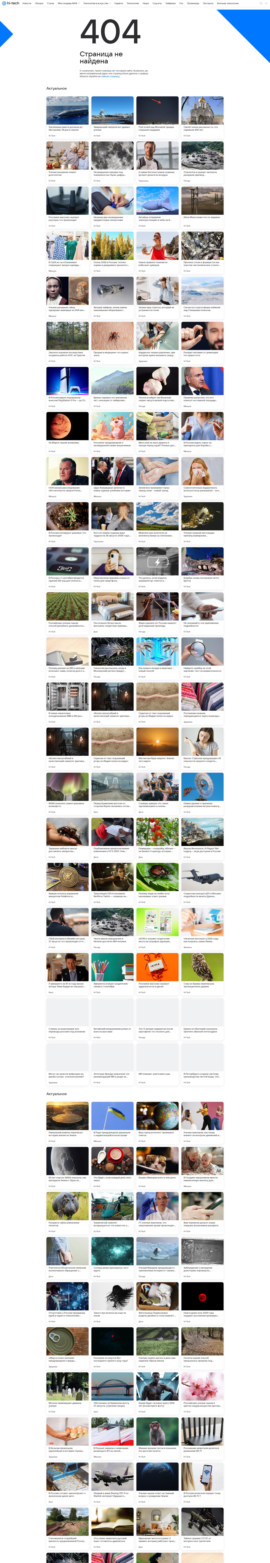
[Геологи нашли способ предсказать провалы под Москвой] (202, 1529)
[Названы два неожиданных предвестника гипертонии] (112, 208)
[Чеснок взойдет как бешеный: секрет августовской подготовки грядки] (157, 388)
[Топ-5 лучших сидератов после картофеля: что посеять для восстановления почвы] (157, 1019)
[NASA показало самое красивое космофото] (67, 794)
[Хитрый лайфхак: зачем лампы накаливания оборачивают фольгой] (112, 298)
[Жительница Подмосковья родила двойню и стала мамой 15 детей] (157, 1484)
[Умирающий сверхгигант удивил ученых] (112, 117)
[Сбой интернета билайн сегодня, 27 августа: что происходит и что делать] (67, 929)
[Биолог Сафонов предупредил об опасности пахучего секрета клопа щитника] (202, 749)
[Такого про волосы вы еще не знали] (112, 1484)
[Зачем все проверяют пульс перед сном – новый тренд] (157, 478)
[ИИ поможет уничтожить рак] (157, 1064)
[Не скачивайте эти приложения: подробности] (202, 613)
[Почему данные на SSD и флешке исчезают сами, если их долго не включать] (67, 658)
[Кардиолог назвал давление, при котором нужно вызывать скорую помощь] (157, 343)
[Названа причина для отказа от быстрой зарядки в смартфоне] (112, 1154)
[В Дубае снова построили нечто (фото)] (202, 568)
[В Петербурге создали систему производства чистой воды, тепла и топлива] (202, 1064)
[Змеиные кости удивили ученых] (157, 1109)
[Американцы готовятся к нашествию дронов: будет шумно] (67, 1245)
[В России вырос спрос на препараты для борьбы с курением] (202, 433)
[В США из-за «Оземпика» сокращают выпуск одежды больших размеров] (67, 253)
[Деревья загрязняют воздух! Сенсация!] (112, 1109)
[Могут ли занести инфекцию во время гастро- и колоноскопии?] (67, 1064)
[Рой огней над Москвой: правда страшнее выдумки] (157, 117)
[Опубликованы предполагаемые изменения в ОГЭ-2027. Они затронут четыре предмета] (112, 839)
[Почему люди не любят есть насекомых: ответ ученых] (157, 884)
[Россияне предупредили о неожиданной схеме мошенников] (112, 433)
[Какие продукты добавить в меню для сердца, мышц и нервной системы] (157, 1199)
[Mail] (4, 3)
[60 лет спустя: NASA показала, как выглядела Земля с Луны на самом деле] (67, 1348)
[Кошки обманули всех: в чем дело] (157, 1348)
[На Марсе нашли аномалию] (67, 433)
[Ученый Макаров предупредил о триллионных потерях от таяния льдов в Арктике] (157, 1438)
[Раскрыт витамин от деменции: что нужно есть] (202, 343)
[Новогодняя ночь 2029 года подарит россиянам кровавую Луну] (202, 1484)
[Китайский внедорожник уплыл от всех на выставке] (112, 1019)
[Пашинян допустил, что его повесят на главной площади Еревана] (202, 388)
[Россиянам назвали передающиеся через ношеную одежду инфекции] (202, 704)
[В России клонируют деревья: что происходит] (67, 523)
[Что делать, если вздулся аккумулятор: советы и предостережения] (157, 568)
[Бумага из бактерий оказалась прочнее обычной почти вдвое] (202, 1019)
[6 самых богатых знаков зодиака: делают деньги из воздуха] (157, 162)
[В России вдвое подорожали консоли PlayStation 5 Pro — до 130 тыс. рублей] (67, 388)
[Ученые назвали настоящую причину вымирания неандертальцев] (202, 523)
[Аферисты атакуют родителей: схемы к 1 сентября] (112, 974)
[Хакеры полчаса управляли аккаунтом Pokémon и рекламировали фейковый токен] (67, 884)
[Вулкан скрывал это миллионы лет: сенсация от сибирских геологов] (112, 388)
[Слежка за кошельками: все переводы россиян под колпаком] (67, 1019)
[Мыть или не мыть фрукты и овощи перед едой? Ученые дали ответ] (157, 433)
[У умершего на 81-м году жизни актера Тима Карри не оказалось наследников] (67, 974)
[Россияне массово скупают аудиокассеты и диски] (157, 974)
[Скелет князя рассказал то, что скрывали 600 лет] (202, 117)
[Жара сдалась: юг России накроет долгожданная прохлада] (157, 613)
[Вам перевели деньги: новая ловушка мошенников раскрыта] (202, 1393)
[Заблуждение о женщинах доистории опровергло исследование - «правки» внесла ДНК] (202, 1438)
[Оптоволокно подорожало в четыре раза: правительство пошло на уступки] (112, 1245)
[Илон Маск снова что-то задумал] (202, 208)
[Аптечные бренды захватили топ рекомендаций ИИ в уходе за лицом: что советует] (112, 1064)
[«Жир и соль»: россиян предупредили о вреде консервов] (67, 1529)
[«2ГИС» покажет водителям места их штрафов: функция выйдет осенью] (157, 929)
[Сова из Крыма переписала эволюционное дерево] (202, 974)
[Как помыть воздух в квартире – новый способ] (157, 658)
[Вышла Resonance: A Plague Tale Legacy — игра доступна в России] (202, 839)
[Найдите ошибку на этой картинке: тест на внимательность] (202, 658)
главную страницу (110, 76)
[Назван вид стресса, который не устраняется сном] (157, 298)
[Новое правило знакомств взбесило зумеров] (157, 253)
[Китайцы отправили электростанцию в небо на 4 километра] (157, 208)
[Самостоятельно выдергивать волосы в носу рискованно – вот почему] (202, 478)
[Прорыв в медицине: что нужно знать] (112, 343)
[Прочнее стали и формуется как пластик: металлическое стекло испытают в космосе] (202, 253)
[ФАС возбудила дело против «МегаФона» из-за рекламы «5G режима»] (157, 1245)
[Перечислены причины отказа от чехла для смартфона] (112, 568)
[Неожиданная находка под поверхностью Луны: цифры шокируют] (112, 162)
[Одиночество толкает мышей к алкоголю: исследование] (202, 1154)
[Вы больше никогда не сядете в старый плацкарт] (112, 1199)
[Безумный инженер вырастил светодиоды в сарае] (202, 1245)
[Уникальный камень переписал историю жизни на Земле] (67, 1303)
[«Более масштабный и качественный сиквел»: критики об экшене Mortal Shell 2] (112, 704)
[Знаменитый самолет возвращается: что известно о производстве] (112, 1393)
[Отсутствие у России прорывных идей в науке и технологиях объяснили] (67, 1484)
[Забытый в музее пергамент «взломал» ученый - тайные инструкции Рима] (67, 1109)
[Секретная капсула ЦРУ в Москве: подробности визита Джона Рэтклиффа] (202, 884)
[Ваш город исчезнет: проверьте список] (157, 1303)
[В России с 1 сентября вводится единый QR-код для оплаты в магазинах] (67, 568)
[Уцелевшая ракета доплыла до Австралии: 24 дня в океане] (67, 117)
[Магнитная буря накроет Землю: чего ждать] (157, 749)
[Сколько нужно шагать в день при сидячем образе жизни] (157, 1529)
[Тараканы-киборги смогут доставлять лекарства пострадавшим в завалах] (67, 839)
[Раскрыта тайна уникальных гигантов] (67, 1393)
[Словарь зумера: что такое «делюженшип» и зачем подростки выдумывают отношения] (157, 794)
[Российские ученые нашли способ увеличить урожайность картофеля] (67, 613)
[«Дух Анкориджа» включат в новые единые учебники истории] (112, 478)
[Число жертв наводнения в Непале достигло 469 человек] (112, 929)
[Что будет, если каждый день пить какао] (112, 1348)
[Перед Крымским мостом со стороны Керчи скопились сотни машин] (112, 794)
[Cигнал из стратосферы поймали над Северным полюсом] (202, 298)
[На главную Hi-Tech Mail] (12, 3)
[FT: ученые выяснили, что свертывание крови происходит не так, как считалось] (157, 1393)
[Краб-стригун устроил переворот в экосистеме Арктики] (202, 1109)
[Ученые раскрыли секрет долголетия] (67, 162)
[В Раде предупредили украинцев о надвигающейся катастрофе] (112, 1303)
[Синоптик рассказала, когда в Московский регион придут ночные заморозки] (112, 658)
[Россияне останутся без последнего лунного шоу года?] (112, 1529)
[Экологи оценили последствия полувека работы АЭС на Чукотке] (67, 343)
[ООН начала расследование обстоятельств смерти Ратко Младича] (67, 478)
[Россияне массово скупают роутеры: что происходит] (67, 208)
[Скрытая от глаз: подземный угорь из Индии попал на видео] (157, 704)
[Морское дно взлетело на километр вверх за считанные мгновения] (157, 523)
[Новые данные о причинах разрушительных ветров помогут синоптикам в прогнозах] (202, 794)
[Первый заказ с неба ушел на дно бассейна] (67, 1154)
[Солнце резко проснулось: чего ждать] (112, 1438)
